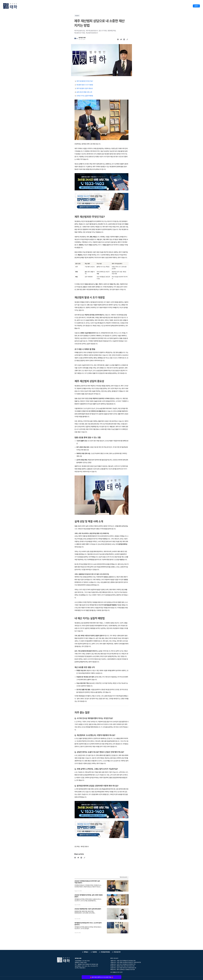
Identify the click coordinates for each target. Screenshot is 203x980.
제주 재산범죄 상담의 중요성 (84, 88)
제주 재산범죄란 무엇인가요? (84, 81)
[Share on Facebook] (118, 39)
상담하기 (196, 6)
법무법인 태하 (82, 37)
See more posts (123, 877)
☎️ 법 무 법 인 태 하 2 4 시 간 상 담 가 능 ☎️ (101, 977)
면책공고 (86, 952)
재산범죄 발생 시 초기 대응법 (84, 85)
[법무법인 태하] (76, 38)
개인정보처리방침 (105, 952)
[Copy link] (127, 39)
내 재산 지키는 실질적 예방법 (84, 96)
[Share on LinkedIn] (124, 39)
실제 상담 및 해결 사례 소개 (84, 92)
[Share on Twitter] (121, 39)
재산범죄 (77, 15)
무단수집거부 (117, 952)
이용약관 (94, 952)
